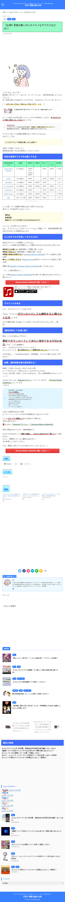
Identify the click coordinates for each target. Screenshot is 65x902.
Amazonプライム (24, 380)
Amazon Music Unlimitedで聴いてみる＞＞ (33, 282)
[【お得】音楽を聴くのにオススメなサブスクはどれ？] (32, 570)
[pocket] (28, 570)
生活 (8, 595)
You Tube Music (8, 186)
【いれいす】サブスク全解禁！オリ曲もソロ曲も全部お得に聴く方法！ (11, 495)
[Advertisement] (32, 48)
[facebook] (24, 570)
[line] (36, 570)
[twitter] (19, 570)
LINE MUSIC (8, 182)
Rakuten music (8, 194)
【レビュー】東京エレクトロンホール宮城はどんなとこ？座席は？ (24, 757)
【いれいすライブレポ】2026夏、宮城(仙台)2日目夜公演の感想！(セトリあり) (28, 748)
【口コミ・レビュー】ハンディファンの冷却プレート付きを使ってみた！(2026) (29, 755)
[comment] (41, 570)
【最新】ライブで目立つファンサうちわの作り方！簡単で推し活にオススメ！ (28, 751)
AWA (8, 197)
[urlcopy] (45, 570)
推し (5, 595)
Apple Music (8, 190)
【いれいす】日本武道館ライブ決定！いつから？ (29, 682)
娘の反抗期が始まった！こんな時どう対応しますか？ (30, 694)
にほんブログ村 (15, 790)
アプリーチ (39, 288)
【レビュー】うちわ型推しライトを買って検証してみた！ (21, 753)
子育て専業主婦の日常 (33, 5)
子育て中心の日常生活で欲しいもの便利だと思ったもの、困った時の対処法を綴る (32, 894)
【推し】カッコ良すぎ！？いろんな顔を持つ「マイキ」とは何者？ (35, 658)
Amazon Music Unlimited (34, 254)
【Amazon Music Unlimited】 (42, 424)
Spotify (8, 178)
